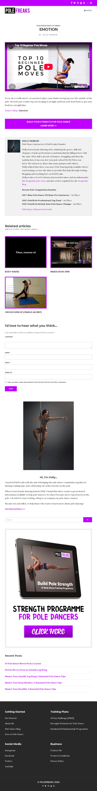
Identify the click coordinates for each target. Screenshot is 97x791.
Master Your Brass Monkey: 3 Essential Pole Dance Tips (33, 682)
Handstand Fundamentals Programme (69, 729)
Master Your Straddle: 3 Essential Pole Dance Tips (30, 689)
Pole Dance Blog (13, 729)
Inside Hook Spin (59, 272)
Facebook (9, 755)
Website (8, 372)
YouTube (9, 766)
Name (7, 353)
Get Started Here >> (15, 509)
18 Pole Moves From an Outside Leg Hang (26, 670)
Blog (15, 110)
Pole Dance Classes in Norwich (37, 209)
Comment (9, 337)
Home (8, 110)
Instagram (10, 750)
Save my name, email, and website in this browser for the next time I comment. (37, 382)
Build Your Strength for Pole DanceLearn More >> (48, 124)
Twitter (8, 761)
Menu (89, 10)
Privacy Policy (57, 761)
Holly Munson (50, 35)
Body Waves (12, 272)
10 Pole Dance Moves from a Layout (23, 663)
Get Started (10, 718)
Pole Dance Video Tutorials (48, 26)
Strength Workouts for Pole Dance (67, 723)
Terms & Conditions (60, 755)
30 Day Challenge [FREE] (62, 718)
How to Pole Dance (14, 734)
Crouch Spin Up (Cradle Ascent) (23, 312)
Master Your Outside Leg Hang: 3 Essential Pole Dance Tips (35, 676)
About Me (9, 723)
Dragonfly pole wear (35, 181)
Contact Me (56, 750)
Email (7, 362)
